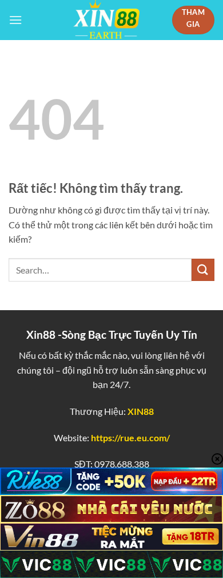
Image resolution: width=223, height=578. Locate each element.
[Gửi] (203, 270)
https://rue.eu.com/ (130, 437)
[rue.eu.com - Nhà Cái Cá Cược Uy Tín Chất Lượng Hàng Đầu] (106, 20)
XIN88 (141, 411)
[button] (15, 20)
